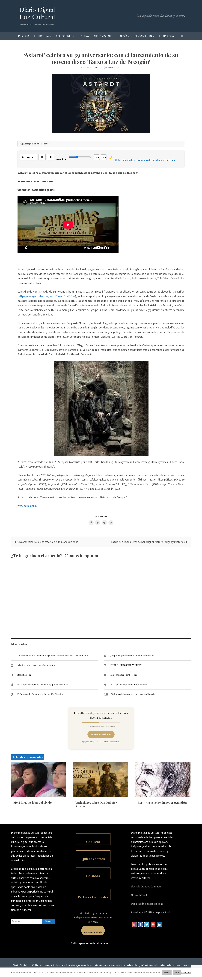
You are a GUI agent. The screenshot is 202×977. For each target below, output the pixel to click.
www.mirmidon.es (28, 506)
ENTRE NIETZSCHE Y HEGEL (126, 665)
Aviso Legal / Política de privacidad (150, 912)
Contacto (93, 842)
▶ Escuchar (28, 157)
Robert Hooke (24, 674)
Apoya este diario (101, 734)
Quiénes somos (93, 859)
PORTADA (23, 36)
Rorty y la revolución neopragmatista (162, 802)
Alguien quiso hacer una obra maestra (36, 665)
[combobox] (33, 921)
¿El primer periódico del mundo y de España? (133, 655)
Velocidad (61, 159)
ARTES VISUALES (103, 36)
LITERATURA (41, 36)
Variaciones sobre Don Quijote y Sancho (96, 804)
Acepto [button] (166, 972)
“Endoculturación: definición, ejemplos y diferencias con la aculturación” (53, 655)
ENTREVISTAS (167, 36)
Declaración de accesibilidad (147, 903)
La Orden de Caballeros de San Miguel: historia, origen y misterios (148, 542)
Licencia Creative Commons (146, 886)
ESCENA (84, 36)
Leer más (186, 972)
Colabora (93, 876)
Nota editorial (139, 895)
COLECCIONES (64, 36)
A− (104, 157)
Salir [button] (177, 972)
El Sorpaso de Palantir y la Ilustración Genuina (40, 694)
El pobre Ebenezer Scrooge (123, 674)
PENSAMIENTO (143, 36)
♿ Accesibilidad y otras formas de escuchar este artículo (145, 160)
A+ (97, 157)
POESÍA (123, 36)
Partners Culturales (93, 897)
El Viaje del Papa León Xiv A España (128, 684)
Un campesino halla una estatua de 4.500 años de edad (47, 542)
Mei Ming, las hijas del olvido (32, 802)
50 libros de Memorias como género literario (133, 694)
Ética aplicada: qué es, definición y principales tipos (42, 684)
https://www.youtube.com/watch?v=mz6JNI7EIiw (46, 296)
